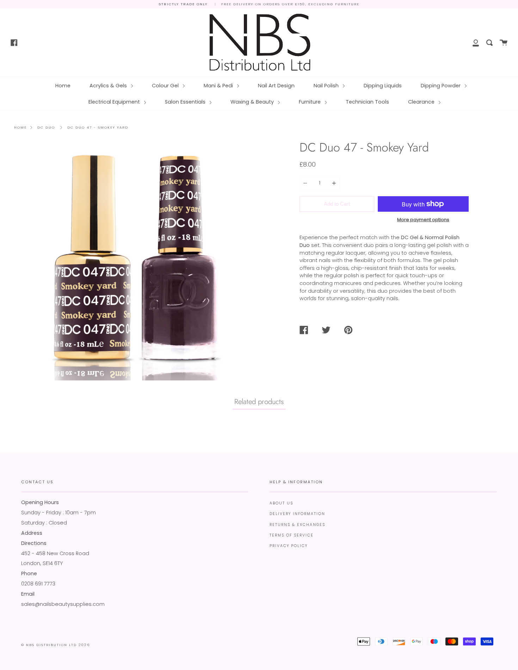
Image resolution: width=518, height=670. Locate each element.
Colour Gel (166, 85)
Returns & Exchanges (297, 524)
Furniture (310, 101)
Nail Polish (327, 85)
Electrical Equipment (114, 101)
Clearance (422, 101)
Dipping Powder (441, 85)
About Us (281, 503)
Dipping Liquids (383, 85)
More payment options (423, 219)
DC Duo (46, 127)
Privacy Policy (289, 545)
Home (62, 85)
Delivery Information (297, 513)
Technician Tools (367, 101)
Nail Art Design (276, 85)
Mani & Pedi (219, 85)
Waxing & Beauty (252, 101)
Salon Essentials (186, 101)
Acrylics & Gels (109, 85)
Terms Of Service (292, 535)
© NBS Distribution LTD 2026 (55, 645)
